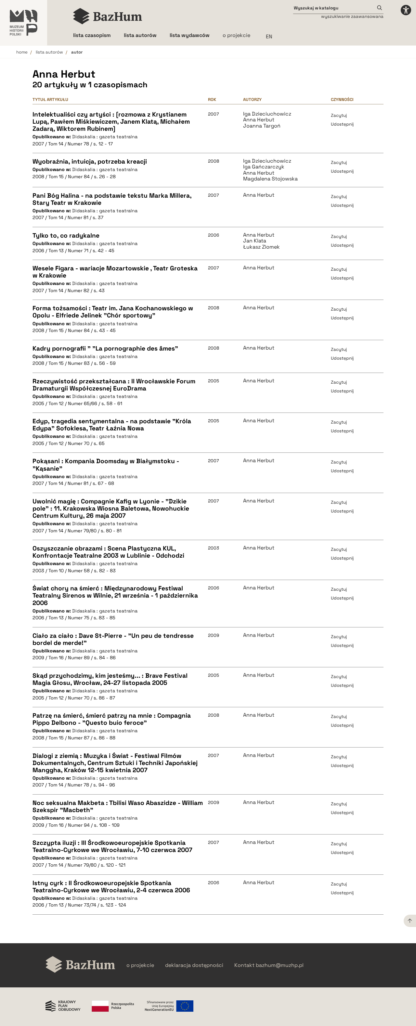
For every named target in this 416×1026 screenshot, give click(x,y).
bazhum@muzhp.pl (280, 965)
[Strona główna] (107, 16)
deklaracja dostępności (194, 965)
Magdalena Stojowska (270, 179)
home (22, 52)
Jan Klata (254, 241)
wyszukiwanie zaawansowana (352, 16)
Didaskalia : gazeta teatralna (104, 137)
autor (77, 52)
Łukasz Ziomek (261, 247)
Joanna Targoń (261, 126)
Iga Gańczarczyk (263, 167)
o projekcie (236, 35)
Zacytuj (339, 115)
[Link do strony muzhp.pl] (23, 22)
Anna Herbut (258, 120)
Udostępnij (342, 124)
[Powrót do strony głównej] (80, 965)
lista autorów (49, 52)
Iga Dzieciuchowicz (267, 114)
